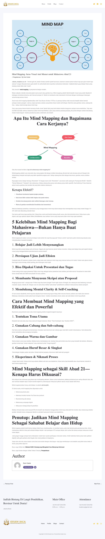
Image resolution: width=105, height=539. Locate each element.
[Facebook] (97, 4)
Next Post (98, 484)
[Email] (35, 467)
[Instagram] (101, 4)
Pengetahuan (17, 77)
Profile (49, 4)
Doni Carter (27, 463)
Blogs (55, 4)
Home (43, 4)
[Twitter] (94, 4)
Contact (61, 4)
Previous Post (8, 484)
